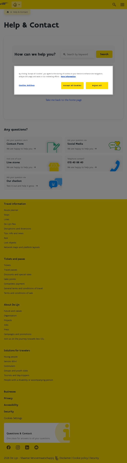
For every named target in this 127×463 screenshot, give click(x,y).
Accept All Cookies (72, 85)
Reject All (97, 85)
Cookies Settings (27, 85)
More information (68, 76)
